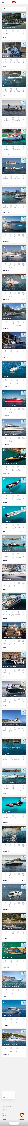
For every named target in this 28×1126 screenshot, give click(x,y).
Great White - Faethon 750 (11, 986)
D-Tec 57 (5, 870)
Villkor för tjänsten (6, 1115)
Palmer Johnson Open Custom (12, 637)
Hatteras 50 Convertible (10, 725)
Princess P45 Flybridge (9, 289)
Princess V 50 (7, 260)
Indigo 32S (6, 754)
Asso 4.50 (6, 56)
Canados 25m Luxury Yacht (11, 434)
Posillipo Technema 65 (9, 899)
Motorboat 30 (7, 347)
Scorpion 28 (6, 550)
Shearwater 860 (7, 492)
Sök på (6, 9)
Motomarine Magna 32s (10, 463)
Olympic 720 (6, 521)
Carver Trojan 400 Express (11, 841)
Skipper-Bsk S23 (7, 928)
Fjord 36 (5, 376)
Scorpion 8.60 (7, 173)
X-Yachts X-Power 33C (9, 405)
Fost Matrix (6, 115)
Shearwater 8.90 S (8, 783)
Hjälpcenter (4, 1114)
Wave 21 (5, 144)
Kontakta (4, 1119)
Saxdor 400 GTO (8, 1015)
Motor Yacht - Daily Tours (10, 1044)
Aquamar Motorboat (9, 86)
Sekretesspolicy (5, 1117)
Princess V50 (7, 579)
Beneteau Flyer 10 (8, 608)
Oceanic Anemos (10, 27)
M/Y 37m (5, 231)
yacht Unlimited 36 (8, 957)
